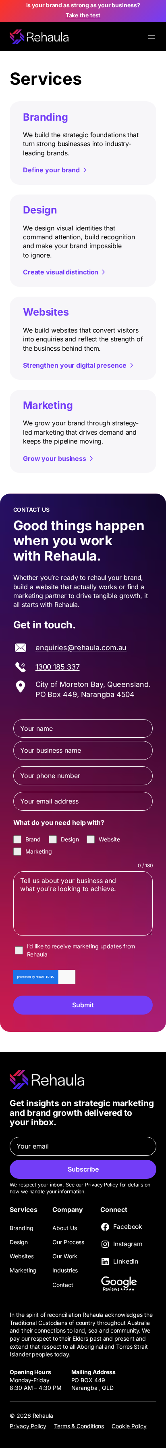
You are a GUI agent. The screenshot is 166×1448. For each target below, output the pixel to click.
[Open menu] (151, 37)
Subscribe (83, 1169)
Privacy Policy (101, 1185)
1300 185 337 (57, 667)
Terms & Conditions (79, 1426)
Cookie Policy (129, 1426)
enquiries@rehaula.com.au (81, 647)
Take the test (83, 15)
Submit (83, 1005)
